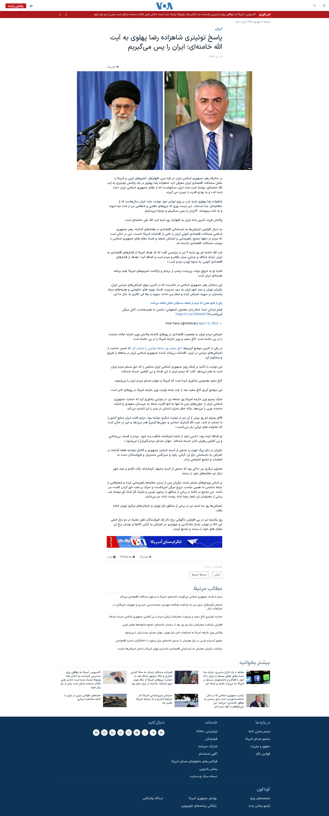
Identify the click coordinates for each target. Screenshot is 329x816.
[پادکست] (104, 732)
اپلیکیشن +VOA (206, 731)
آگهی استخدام (208, 754)
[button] (66, 15)
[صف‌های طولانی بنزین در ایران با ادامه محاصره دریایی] (115, 700)
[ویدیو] (31, 6)
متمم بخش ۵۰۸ (259, 731)
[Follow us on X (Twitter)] (145, 732)
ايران (218, 29)
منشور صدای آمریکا (257, 739)
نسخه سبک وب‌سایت (203, 776)
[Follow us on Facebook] (161, 732)
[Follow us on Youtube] (136, 732)
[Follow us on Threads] (120, 732)
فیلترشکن (211, 739)
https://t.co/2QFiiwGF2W (193, 314)
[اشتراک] (96, 732)
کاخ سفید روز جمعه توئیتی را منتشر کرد (156, 348)
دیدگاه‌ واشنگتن (153, 798)
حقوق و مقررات (260, 746)
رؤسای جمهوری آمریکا (203, 798)
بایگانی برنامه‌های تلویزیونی (199, 806)
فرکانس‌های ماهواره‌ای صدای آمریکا (194, 761)
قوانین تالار (263, 754)
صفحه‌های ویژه (260, 798)
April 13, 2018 (208, 323)
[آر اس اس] (112, 732)
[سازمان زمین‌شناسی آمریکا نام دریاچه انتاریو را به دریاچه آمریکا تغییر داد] (186, 700)
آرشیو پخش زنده (259, 806)
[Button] (113, 67)
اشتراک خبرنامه (207, 746)
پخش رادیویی (208, 769)
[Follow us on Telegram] (153, 732)
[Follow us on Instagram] (128, 732)
